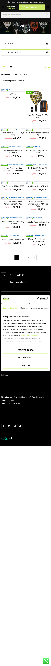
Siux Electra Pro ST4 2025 (38, 186)
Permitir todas (26, 350)
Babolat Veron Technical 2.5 (13, 240)
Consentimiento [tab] (10, 308)
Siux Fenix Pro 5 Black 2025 (13, 186)
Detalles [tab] (23, 308)
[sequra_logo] (6, 438)
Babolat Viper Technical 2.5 (38, 222)
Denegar (25, 365)
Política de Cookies (30, 335)
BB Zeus (13, 94)
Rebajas (4, 375)
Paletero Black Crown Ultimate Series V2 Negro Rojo (38, 204)
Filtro (45, 67)
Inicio (21, 30)
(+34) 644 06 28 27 (16, 275)
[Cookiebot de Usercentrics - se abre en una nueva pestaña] (37, 298)
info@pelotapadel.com (18, 282)
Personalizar (24, 358)
